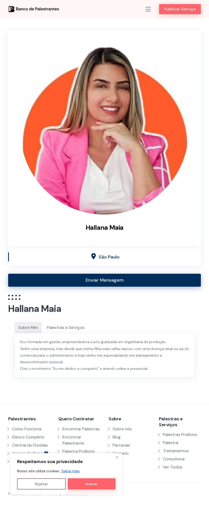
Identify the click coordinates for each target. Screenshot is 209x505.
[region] (66, 474)
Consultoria (174, 459)
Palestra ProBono (78, 451)
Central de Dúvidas (30, 445)
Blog (117, 437)
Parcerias (121, 445)
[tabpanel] (104, 355)
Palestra (170, 442)
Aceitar (91, 484)
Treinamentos (176, 450)
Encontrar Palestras (81, 429)
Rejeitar (41, 484)
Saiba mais (70, 471)
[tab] (28, 327)
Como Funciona (26, 429)
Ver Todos (172, 467)
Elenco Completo (28, 437)
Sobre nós (122, 429)
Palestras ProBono (180, 434)
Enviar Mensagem (105, 280)
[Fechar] (117, 457)
